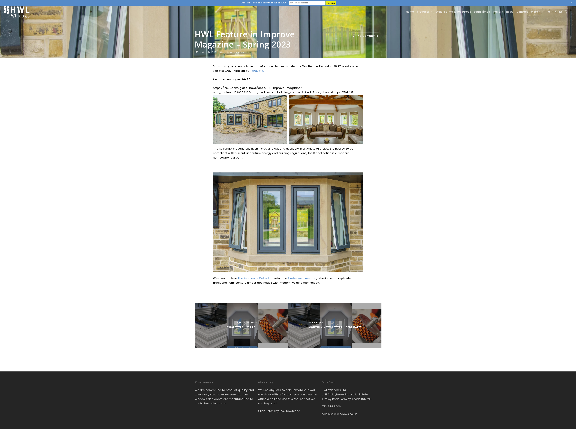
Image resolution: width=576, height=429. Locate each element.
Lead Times (482, 12)
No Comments (367, 36)
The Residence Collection (255, 278)
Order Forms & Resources (453, 12)
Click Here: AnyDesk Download (279, 411)
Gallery (498, 12)
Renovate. (257, 71)
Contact (522, 12)
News (509, 12)
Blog (223, 52)
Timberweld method (302, 278)
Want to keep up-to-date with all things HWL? (263, 2)
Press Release (235, 52)
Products (423, 12)
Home (410, 12)
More (534, 12)
